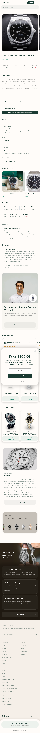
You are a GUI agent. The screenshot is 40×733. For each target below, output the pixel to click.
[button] (20, 356)
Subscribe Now (20, 376)
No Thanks (20, 381)
